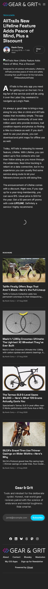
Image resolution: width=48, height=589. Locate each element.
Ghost (30, 567)
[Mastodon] (32, 538)
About (6, 557)
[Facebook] (10, 538)
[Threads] (26, 538)
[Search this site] (39, 4)
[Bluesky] (21, 538)
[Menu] (44, 4)
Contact (16, 557)
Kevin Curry (17, 47)
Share (38, 50)
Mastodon (40, 557)
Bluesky (28, 557)
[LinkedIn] (16, 538)
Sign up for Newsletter (32, 561)
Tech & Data (9, 15)
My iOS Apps (11, 561)
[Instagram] (37, 538)
